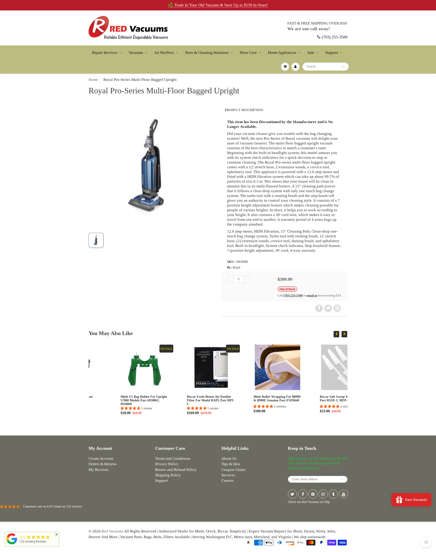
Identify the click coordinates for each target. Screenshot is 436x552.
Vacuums (136, 52)
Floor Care (248, 52)
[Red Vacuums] (11, 544)
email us (312, 295)
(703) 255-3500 (334, 37)
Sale (310, 52)
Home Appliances (282, 52)
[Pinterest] (312, 494)
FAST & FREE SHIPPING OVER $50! (317, 23)
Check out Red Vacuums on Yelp (309, 502)
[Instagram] (323, 494)
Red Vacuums (112, 531)
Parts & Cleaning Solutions (207, 52)
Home (93, 79)
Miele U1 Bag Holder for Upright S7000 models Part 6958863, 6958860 (117, 400)
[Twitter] (292, 494)
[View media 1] (96, 240)
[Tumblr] (333, 494)
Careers (227, 480)
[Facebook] (302, 494)
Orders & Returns (103, 464)
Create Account (101, 458)
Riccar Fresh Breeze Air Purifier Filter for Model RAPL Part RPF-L (185, 400)
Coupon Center (233, 469)
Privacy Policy (166, 464)
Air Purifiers (164, 52)
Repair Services (104, 52)
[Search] (343, 66)
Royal (236, 267)
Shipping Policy (168, 475)
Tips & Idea (230, 464)
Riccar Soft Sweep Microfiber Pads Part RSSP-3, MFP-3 (318, 398)
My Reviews (99, 469)
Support (331, 52)
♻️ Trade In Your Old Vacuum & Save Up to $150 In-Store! (218, 5)
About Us (229, 458)
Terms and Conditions (172, 458)
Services (228, 475)
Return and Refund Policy (176, 469)
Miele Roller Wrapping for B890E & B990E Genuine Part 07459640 (251, 398)
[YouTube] (343, 494)
